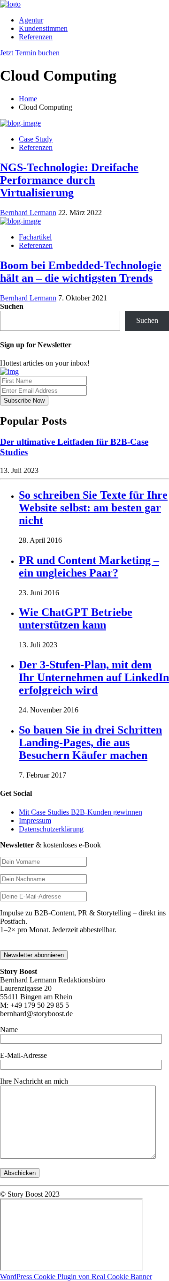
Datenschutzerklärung (51, 829)
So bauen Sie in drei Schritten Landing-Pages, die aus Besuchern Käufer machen (90, 742)
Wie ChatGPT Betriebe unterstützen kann (75, 618)
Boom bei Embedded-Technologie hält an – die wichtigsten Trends (80, 271)
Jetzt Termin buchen (30, 53)
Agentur (31, 20)
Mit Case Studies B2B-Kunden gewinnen (80, 812)
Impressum (35, 820)
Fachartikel (35, 237)
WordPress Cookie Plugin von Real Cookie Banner (76, 1277)
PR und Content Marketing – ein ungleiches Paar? (89, 566)
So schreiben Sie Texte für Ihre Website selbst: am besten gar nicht (93, 507)
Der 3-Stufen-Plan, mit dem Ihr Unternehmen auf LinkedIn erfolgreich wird (94, 677)
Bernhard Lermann (28, 213)
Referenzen (36, 37)
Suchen (11, 306)
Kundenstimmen (43, 28)
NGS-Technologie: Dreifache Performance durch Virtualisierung (69, 180)
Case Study (36, 139)
